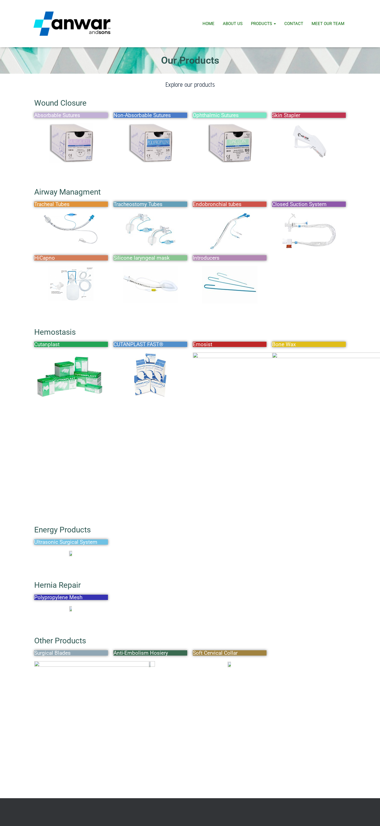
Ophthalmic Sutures (216, 115)
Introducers (206, 258)
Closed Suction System (299, 204)
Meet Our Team (328, 23)
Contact (293, 23)
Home (208, 23)
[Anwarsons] (72, 23)
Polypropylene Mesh (58, 597)
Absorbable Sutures (57, 115)
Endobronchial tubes (217, 204)
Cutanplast (47, 344)
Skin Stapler (286, 115)
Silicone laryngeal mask (141, 258)
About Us (233, 23)
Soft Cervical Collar (215, 653)
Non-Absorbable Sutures (142, 115)
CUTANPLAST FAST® (138, 344)
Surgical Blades (52, 653)
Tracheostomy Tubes (137, 204)
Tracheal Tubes (52, 204)
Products (262, 23)
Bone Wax (284, 344)
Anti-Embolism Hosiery (140, 653)
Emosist (202, 344)
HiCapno (44, 258)
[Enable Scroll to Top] (369, 815)
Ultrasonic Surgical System (65, 542)
